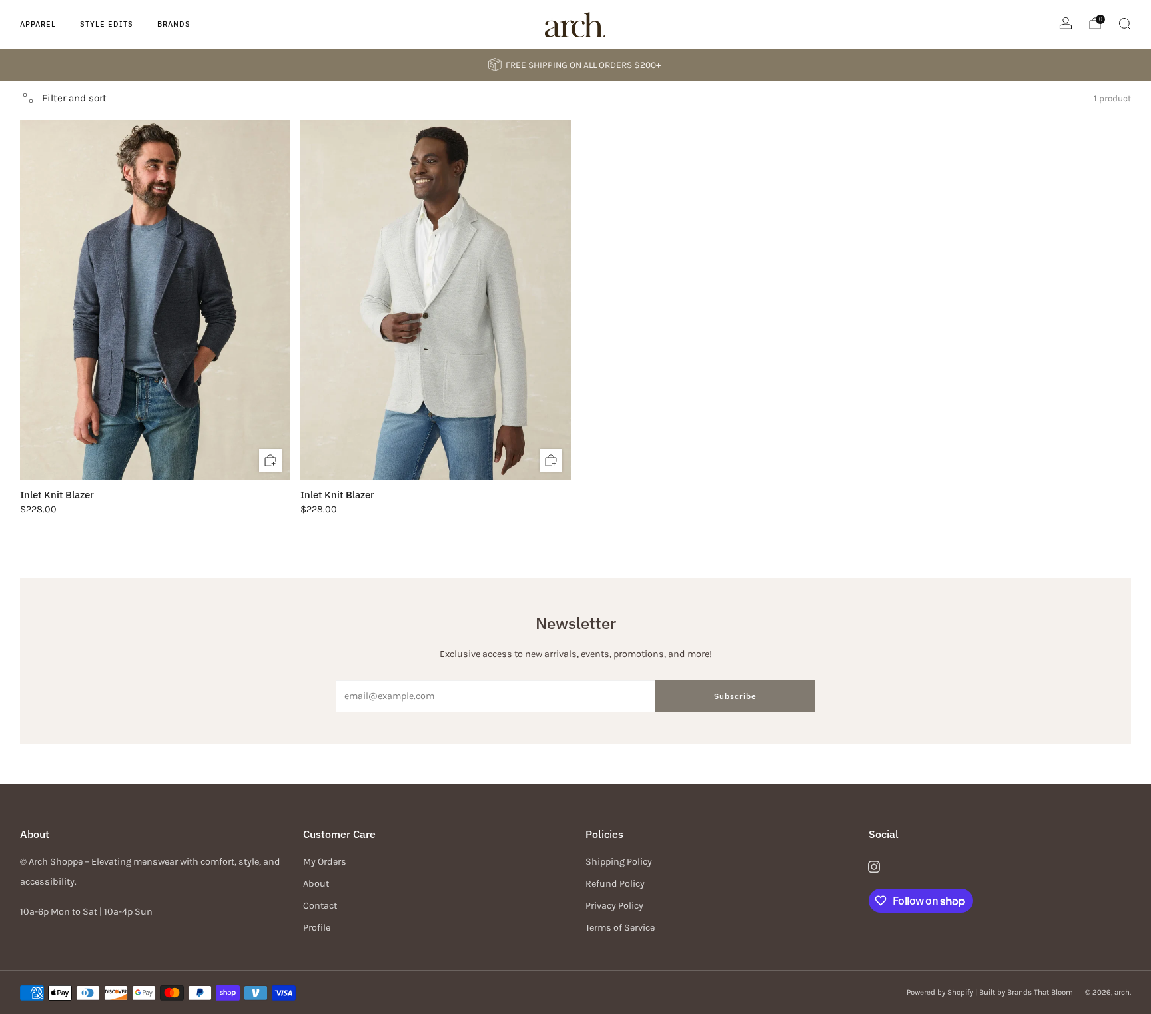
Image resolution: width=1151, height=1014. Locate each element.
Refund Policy (615, 883)
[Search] (1124, 23)
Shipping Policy (618, 861)
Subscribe (735, 696)
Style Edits (106, 24)
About (316, 883)
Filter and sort (74, 98)
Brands (174, 24)
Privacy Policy (614, 905)
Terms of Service (620, 927)
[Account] (1065, 23)
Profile (316, 927)
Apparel (38, 24)
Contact (320, 905)
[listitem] (575, 65)
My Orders (324, 861)
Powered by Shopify (940, 992)
